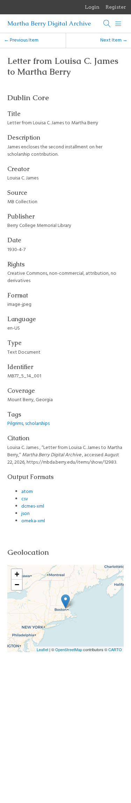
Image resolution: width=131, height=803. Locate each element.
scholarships (37, 424)
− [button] (17, 584)
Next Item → (114, 40)
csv (24, 499)
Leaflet (42, 649)
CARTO (115, 649)
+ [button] (17, 574)
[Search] (107, 23)
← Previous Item (21, 40)
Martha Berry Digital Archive (49, 23)
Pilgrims (15, 424)
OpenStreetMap (68, 649)
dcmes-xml (32, 506)
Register (115, 7)
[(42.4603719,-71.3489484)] (65, 601)
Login (92, 7)
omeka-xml (33, 521)
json (25, 514)
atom (27, 492)
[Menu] (118, 23)
